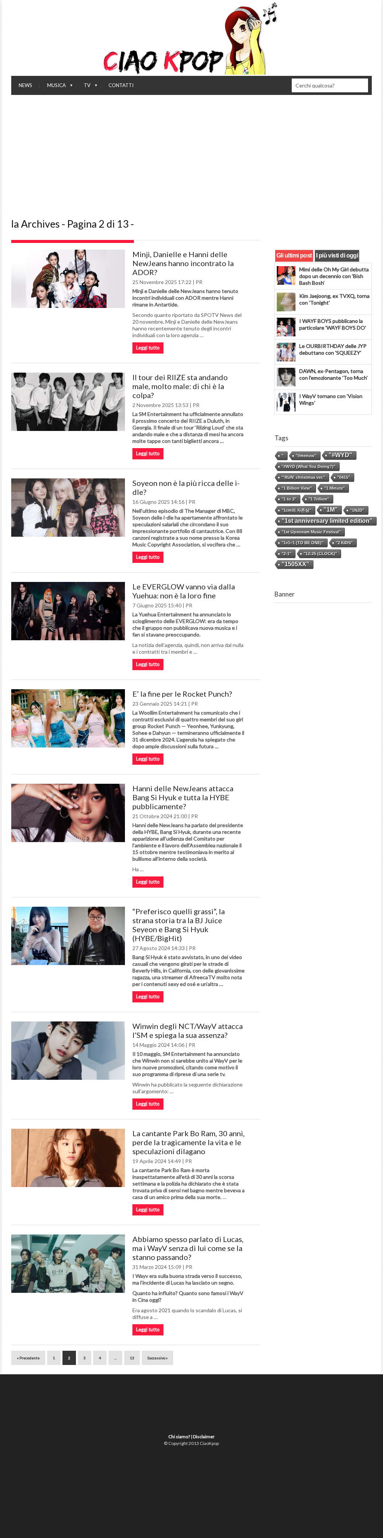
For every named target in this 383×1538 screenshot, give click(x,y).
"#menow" (306, 455)
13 (132, 1358)
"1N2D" (357, 510)
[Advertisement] (191, 151)
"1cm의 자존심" (296, 510)
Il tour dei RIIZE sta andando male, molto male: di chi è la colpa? (180, 386)
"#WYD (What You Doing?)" (308, 466)
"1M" (331, 509)
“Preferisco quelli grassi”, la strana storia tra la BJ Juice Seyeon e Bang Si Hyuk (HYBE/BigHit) (178, 925)
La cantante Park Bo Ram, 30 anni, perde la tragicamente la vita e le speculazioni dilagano (188, 1142)
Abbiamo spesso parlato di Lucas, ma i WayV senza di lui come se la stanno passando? (187, 1248)
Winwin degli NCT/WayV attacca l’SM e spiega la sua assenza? (187, 1030)
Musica (53, 87)
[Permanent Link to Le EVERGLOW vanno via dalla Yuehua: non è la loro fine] (68, 611)
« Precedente (28, 1358)
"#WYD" (340, 455)
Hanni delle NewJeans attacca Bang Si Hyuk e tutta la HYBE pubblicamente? (182, 797)
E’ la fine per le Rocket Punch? (182, 693)
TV (83, 87)
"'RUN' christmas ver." (303, 477)
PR (199, 282)
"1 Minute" (334, 488)
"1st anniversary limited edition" (327, 521)
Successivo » (157, 1358)
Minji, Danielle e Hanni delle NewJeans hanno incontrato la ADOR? (183, 263)
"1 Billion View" (297, 488)
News (25, 85)
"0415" (343, 477)
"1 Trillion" (319, 499)
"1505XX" (295, 564)
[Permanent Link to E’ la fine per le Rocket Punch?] (68, 718)
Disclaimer (204, 1436)
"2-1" (286, 553)
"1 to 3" (289, 499)
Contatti (121, 85)
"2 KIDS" (344, 542)
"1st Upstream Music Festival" (311, 532)
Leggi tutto (148, 348)
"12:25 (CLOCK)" (320, 553)
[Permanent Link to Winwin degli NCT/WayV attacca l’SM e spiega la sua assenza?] (68, 1050)
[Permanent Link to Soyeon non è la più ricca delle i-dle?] (68, 507)
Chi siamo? (179, 1436)
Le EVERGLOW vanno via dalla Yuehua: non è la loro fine (183, 591)
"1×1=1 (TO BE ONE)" (303, 542)
